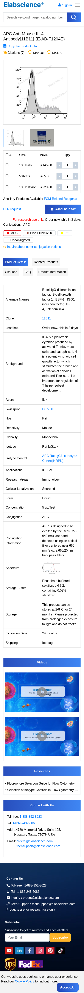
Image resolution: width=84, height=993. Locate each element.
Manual (38, 53)
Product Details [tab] (15, 262)
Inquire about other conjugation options (34, 246)
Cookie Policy (24, 981)
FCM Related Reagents (60, 198)
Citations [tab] (11, 272)
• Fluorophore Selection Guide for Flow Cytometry (40, 783)
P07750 (47, 409)
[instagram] (41, 950)
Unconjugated (20, 240)
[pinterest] (51, 950)
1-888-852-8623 (31, 816)
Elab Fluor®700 (41, 233)
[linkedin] (20, 950)
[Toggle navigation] (76, 5)
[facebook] (30, 950)
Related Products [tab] (46, 262)
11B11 (46, 318)
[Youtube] (10, 950)
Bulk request (12, 209)
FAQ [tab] (28, 272)
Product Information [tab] (52, 272)
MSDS (57, 53)
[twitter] (61, 950)
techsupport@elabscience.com (38, 846)
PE (66, 233)
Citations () (16, 52)
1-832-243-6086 (23, 823)
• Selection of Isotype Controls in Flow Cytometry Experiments (42, 790)
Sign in (67, 5)
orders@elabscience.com (35, 841)
